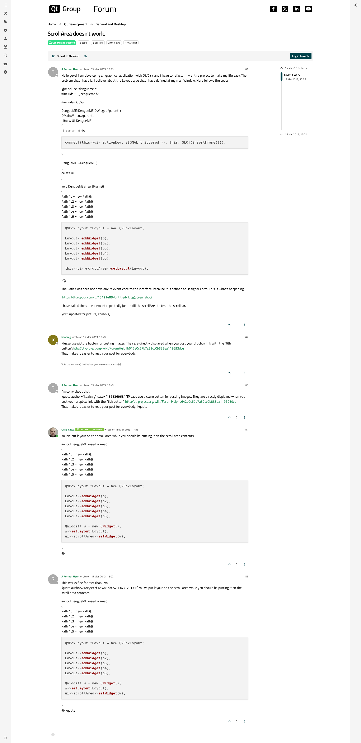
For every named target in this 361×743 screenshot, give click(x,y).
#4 (246, 429)
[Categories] (5, 5)
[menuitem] (355, 5)
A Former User (70, 69)
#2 (246, 337)
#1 (246, 69)
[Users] (5, 38)
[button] (5, 738)
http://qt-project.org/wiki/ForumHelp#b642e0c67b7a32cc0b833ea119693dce (128, 348)
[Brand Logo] (82, 9)
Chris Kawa (68, 429)
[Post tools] (244, 324)
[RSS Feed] (85, 56)
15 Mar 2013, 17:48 (94, 337)
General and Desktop (63, 43)
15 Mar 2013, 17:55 (127, 429)
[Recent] (5, 13)
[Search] (5, 55)
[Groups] (5, 47)
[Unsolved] (5, 72)
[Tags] (5, 21)
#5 (246, 576)
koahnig (66, 337)
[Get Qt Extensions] (5, 63)
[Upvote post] (229, 324)
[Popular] (5, 30)
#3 (246, 385)
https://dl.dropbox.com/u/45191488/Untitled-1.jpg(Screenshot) (107, 297)
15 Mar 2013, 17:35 (102, 69)
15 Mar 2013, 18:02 (102, 576)
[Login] (355, 5)
